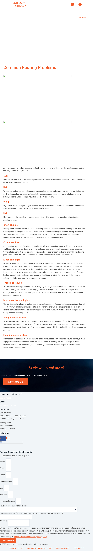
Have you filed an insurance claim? (13, 506)
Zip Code (4, 494)
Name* (3, 462)
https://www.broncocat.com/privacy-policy (30, 537)
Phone (3, 475)
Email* (3, 468)
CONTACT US (79, 548)
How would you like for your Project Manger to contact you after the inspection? (31, 513)
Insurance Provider (7, 501)
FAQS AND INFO (62, 548)
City (2, 488)
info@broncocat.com (8, 405)
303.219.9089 (32, 3)
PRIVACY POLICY (16, 548)
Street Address (6, 481)
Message (4, 521)
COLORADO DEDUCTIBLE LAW (39, 548)
